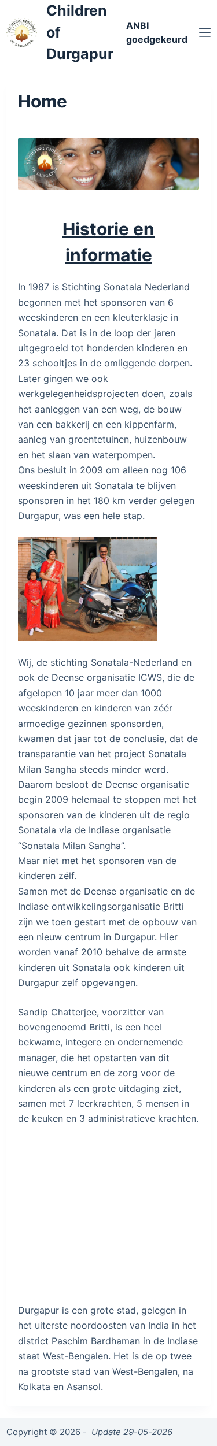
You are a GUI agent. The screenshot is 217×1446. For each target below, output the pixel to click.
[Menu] (205, 32)
